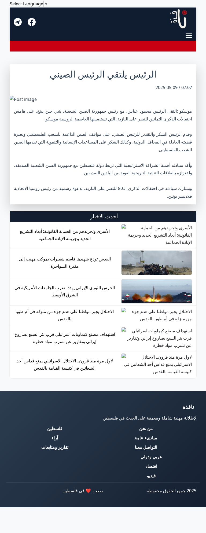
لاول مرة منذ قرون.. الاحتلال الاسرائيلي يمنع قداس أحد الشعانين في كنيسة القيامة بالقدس (65, 364)
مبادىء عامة (146, 438)
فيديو (151, 476)
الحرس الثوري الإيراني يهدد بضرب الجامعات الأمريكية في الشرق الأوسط (64, 291)
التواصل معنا (146, 447)
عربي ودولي (151, 457)
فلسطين (54, 428)
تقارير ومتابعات (54, 447)
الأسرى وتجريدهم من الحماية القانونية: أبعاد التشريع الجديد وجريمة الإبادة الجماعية (65, 234)
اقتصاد (151, 466)
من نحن (146, 428)
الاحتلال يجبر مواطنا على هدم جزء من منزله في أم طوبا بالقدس (65, 315)
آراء (55, 438)
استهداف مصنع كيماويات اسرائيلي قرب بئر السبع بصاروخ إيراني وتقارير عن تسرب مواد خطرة (64, 337)
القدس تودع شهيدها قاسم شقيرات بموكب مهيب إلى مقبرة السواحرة (65, 262)
